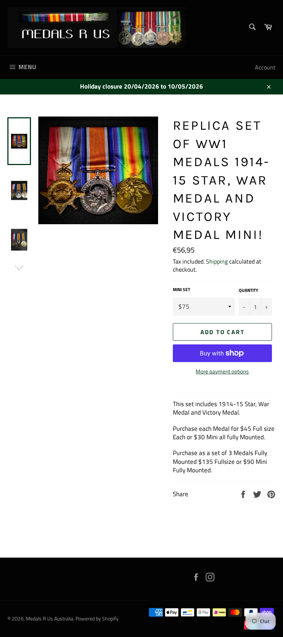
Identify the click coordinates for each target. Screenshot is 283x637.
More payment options (222, 372)
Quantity (248, 290)
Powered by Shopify (97, 618)
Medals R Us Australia (49, 618)
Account (265, 67)
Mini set (181, 290)
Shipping (217, 261)
